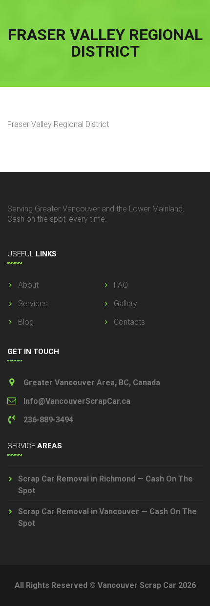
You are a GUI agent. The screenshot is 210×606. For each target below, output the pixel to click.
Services (33, 303)
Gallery (125, 303)
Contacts (129, 322)
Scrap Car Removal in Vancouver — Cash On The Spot (107, 517)
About (28, 285)
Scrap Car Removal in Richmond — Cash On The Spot (105, 484)
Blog (26, 322)
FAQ (121, 285)
